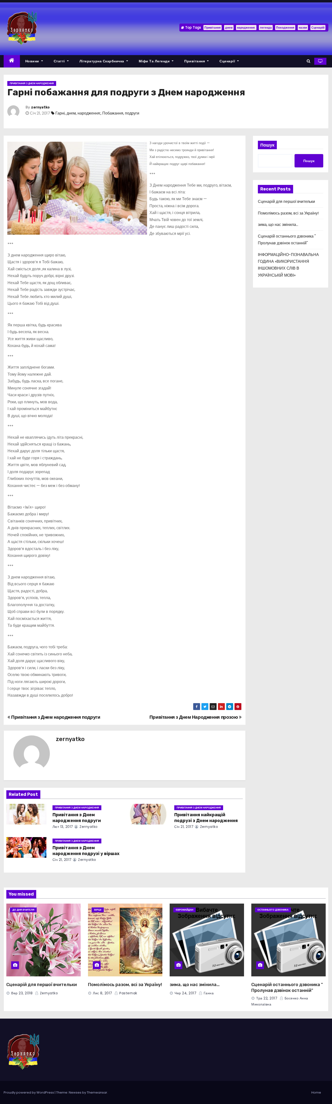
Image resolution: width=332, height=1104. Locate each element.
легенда (266, 27)
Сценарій (317, 27)
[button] (308, 61)
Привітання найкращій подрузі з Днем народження (206, 817)
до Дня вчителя (23, 910)
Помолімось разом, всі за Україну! (288, 213)
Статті (60, 61)
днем (229, 27)
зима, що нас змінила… (278, 224)
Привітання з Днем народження (32, 83)
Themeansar (97, 1092)
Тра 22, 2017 (266, 998)
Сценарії (227, 61)
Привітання (212, 27)
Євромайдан (184, 910)
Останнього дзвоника (272, 910)
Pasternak (127, 993)
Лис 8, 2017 (102, 993)
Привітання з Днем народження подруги (55, 717)
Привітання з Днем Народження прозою (194, 717)
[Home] (12, 61)
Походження (285, 27)
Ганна (208, 993)
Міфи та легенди (155, 61)
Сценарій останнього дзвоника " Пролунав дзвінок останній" (287, 987)
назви (303, 27)
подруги (132, 113)
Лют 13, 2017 (62, 826)
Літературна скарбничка (102, 61)
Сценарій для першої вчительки (286, 201)
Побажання (112, 113)
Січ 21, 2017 (183, 826)
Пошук (267, 145)
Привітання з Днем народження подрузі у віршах (86, 850)
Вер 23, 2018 (22, 993)
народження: (246, 27)
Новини (32, 61)
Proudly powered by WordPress (29, 1092)
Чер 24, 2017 (185, 993)
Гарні (60, 113)
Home (316, 1092)
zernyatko (40, 107)
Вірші (97, 910)
